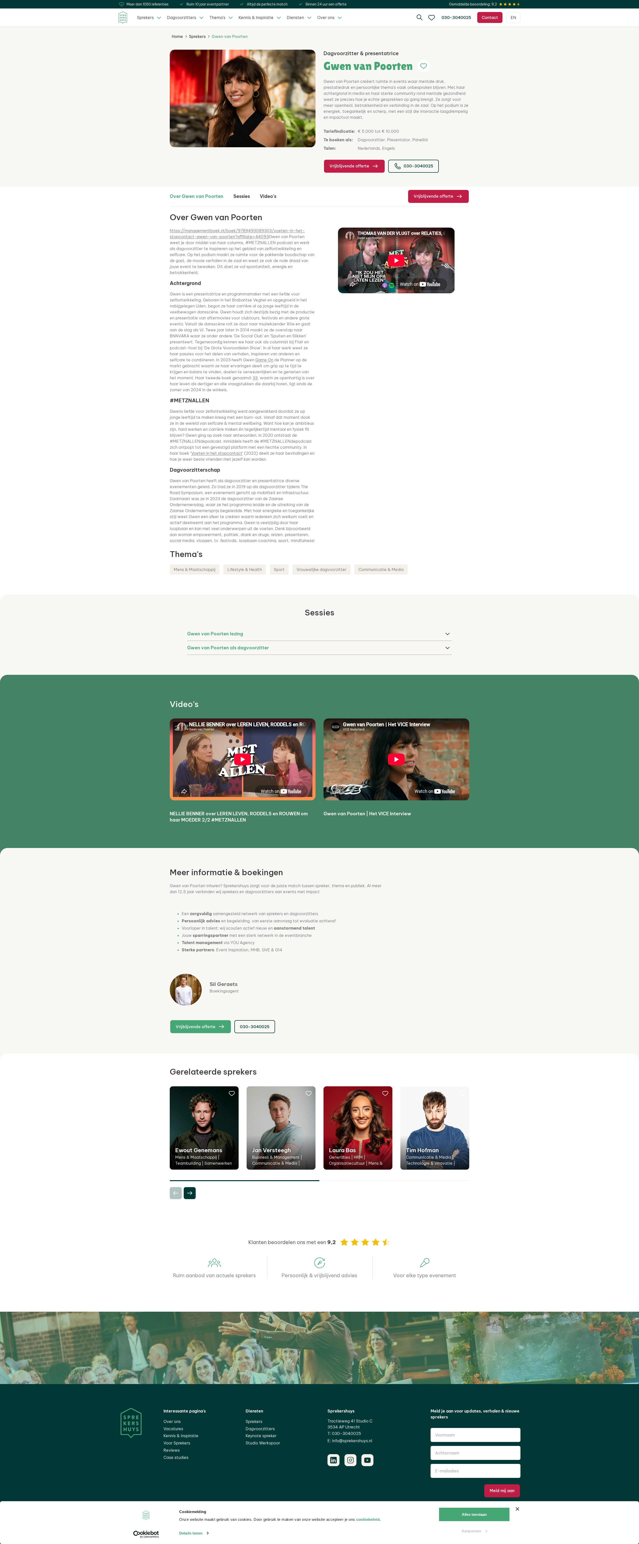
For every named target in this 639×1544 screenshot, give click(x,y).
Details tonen (190, 1533)
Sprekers (197, 36)
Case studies (175, 1457)
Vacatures (173, 1428)
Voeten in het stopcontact (216, 453)
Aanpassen (471, 1531)
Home (177, 36)
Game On (264, 359)
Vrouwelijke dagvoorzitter (321, 569)
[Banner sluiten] (517, 1509)
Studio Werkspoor (263, 1442)
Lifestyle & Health (244, 569)
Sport (279, 569)
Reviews (171, 1450)
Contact (490, 17)
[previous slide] (176, 1193)
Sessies (241, 196)
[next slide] (190, 1193)
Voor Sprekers (176, 1442)
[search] (420, 17)
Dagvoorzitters (260, 1428)
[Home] (123, 17)
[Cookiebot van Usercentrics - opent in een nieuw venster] (146, 1534)
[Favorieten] (432, 17)
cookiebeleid (368, 1519)
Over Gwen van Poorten (196, 196)
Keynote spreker (261, 1435)
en (513, 17)
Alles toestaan (474, 1514)
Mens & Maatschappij (194, 569)
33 (255, 377)
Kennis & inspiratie (180, 1435)
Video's (268, 196)
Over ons (172, 1421)
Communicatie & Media (381, 569)
